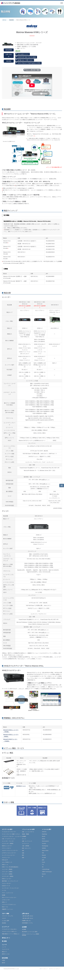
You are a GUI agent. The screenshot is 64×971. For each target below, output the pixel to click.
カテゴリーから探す (7, 829)
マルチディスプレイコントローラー (10, 850)
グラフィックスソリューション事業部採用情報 (30, 934)
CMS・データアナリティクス (8, 838)
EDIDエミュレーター (6, 878)
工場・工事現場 (25, 846)
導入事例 (4, 941)
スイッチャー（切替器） (7, 874)
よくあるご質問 (5, 920)
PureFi (43, 862)
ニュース (4, 944)
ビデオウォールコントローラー (9, 853)
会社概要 (24, 927)
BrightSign (44, 834)
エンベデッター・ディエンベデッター (10, 888)
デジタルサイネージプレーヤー (9, 831)
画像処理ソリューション (7, 909)
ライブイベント (25, 843)
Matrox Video (45, 850)
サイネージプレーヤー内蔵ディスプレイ (11, 834)
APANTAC (44, 831)
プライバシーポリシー (55, 968)
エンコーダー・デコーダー (8, 841)
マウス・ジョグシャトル (7, 892)
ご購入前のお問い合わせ (27, 916)
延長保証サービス (21, 786)
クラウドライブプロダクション (9, 904)
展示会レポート (6, 938)
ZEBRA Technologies (47, 871)
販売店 (3, 962)
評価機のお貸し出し (26, 920)
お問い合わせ (9, 55)
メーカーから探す (46, 829)
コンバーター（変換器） (7, 869)
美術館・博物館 (25, 834)
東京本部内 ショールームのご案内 (29, 931)
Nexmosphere (45, 841)
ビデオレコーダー (6, 899)
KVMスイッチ (5, 864)
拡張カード (4, 902)
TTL (43, 864)
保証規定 (8, 61)
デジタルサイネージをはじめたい (9, 929)
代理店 (3, 960)
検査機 (3, 895)
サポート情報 (5, 913)
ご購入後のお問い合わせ (27, 918)
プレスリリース (5, 949)
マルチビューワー (6, 857)
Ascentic (44, 843)
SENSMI (44, 848)
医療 (23, 857)
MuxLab (44, 855)
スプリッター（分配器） (7, 871)
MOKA (43, 838)
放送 (23, 850)
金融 (23, 853)
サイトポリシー (44, 968)
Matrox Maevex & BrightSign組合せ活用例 (29, 63)
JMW (43, 860)
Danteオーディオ (6, 885)
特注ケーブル (5, 907)
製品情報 (12, 20)
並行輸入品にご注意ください (25, 60)
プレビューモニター (6, 883)
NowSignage (45, 846)
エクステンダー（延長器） (8, 843)
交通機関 (24, 836)
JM (42, 876)
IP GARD (44, 857)
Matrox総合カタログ (23, 54)
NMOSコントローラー (7, 846)
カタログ (4, 918)
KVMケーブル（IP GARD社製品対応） (10, 867)
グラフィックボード (6, 848)
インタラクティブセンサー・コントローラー (12, 836)
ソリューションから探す (28, 829)
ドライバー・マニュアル (7, 916)
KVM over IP (5, 860)
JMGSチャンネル (6, 954)
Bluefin (43, 836)
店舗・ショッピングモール (28, 831)
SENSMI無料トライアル (27, 923)
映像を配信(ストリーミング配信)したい (11, 934)
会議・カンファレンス (27, 841)
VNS (43, 853)
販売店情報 (9, 50)
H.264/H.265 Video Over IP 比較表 (27, 57)
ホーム (4, 20)
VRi (42, 867)
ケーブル (4, 890)
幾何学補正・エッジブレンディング (10, 881)
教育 (23, 855)
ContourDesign (45, 869)
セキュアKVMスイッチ (7, 862)
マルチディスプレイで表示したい (9, 931)
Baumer (44, 874)
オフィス (24, 838)
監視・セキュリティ (26, 848)
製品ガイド (4, 951)
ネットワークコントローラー (8, 855)
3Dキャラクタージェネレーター (9, 897)
